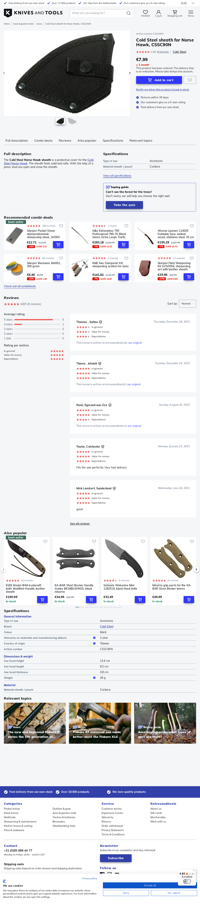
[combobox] (187, 304)
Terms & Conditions (113, 834)
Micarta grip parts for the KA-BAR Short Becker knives (171, 587)
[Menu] (193, 871)
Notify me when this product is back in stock (162, 89)
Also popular (87, 140)
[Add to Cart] (58, 244)
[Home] (33, 12)
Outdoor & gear (62, 808)
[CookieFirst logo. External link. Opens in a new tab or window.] (4, 881)
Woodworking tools (64, 825)
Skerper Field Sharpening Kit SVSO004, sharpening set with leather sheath (174, 266)
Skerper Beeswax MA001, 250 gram (44, 265)
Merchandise (158, 817)
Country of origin (14, 643)
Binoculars (59, 821)
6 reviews (163, 51)
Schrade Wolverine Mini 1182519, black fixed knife (120, 587)
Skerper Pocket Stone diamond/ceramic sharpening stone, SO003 (43, 234)
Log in (158, 15)
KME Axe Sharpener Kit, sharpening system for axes (110, 265)
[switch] (187, 881)
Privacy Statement (113, 830)
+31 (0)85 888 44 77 (18, 850)
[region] (67, 80)
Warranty (107, 817)
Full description (16, 140)
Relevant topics (141, 140)
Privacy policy (89, 878)
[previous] (10, 569)
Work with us (158, 821)
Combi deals (43, 140)
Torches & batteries (64, 817)
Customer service (112, 808)
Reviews (65, 140)
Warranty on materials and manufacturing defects (35, 637)
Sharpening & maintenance (20, 821)
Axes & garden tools (23, 23)
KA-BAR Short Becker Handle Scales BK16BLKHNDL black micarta (74, 588)
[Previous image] (3, 72)
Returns (106, 821)
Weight (8, 677)
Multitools (9, 817)
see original (135, 342)
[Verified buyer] (101, 322)
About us (155, 808)
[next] (190, 569)
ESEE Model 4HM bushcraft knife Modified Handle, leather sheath (25, 588)
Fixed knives (11, 812)
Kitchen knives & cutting (18, 825)
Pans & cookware (14, 830)
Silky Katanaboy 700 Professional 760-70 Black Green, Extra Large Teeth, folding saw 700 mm (109, 234)
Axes (39, 23)
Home (7, 23)
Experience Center (112, 812)
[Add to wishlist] (190, 80)
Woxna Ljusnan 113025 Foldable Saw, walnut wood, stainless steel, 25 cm (176, 234)
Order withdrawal (112, 825)
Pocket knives (12, 808)
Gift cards (156, 812)
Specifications (113, 140)
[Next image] (129, 72)
